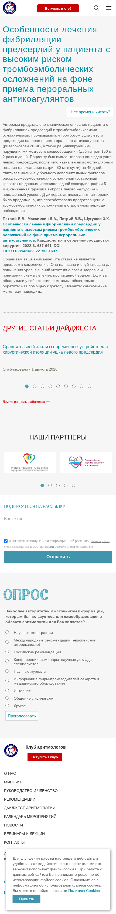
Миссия (12, 782)
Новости (13, 825)
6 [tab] (66, 386)
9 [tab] (89, 386)
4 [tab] (50, 386)
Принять (26, 899)
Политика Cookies (84, 890)
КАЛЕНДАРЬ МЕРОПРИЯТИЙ (30, 816)
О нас (10, 773)
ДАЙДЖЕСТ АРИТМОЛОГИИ (29, 808)
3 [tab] (42, 386)
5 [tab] (58, 386)
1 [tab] (27, 386)
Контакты (14, 842)
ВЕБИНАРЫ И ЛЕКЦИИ (24, 834)
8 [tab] (81, 386)
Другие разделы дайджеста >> (26, 402)
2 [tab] (34, 386)
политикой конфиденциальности (75, 547)
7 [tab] (74, 386)
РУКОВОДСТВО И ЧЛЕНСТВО (31, 791)
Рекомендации (19, 799)
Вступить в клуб (58, 9)
